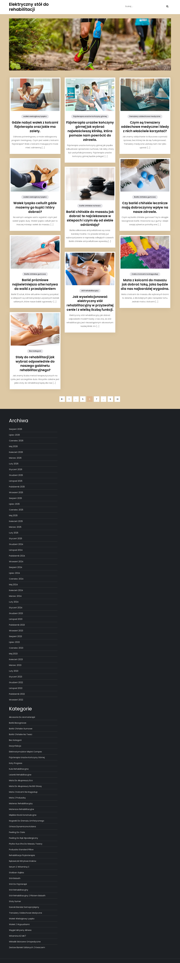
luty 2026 (13, 463)
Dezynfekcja (15, 746)
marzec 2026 (15, 458)
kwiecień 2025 (16, 521)
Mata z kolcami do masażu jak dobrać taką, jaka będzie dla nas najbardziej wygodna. (145, 284)
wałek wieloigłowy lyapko (35, 116)
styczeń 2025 (15, 538)
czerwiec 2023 (16, 647)
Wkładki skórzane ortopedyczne (25, 941)
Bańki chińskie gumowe (145, 197)
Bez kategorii (35, 351)
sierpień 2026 (15, 429)
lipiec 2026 (14, 434)
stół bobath (14, 878)
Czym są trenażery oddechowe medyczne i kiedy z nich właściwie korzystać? (145, 126)
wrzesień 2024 (16, 561)
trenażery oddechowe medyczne (145, 116)
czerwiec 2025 (16, 509)
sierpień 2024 (15, 567)
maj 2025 (13, 515)
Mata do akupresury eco (21, 780)
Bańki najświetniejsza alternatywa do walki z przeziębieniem (35, 284)
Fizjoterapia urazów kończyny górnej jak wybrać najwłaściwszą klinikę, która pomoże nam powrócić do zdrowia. (90, 131)
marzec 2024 (15, 596)
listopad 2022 (15, 688)
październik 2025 (17, 486)
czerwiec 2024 (16, 578)
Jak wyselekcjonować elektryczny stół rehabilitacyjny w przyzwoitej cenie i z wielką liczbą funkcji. (90, 303)
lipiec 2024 (14, 573)
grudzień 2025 (16, 475)
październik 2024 (17, 555)
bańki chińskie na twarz (90, 205)
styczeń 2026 (15, 469)
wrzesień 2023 (16, 630)
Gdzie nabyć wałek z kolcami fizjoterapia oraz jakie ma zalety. (35, 126)
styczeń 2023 (15, 676)
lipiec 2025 (14, 504)
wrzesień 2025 (16, 492)
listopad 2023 (15, 619)
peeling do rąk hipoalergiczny (23, 838)
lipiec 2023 (14, 642)
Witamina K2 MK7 (17, 935)
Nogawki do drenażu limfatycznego (26, 820)
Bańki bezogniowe (17, 722)
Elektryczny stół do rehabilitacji (29, 6)
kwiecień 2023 (16, 659)
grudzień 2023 (16, 613)
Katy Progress (15, 763)
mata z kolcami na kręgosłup (145, 274)
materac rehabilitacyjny (21, 803)
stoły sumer (15, 901)
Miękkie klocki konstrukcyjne (22, 815)
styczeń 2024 (15, 607)
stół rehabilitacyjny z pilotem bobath (27, 895)
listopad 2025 (15, 481)
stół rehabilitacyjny (89, 290)
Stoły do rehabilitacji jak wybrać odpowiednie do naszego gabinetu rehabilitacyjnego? (35, 363)
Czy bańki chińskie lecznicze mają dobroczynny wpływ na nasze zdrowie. (145, 207)
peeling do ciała (17, 832)
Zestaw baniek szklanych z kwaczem (27, 947)
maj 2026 (13, 446)
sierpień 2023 (15, 636)
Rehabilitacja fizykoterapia (22, 855)
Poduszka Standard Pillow (21, 849)
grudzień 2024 (16, 544)
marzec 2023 (15, 665)
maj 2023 (13, 653)
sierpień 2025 (15, 498)
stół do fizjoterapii (18, 884)
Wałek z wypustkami (19, 924)
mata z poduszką (17, 797)
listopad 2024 (16, 550)
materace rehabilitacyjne (21, 809)
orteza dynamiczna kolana (22, 826)
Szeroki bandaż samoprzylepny (24, 907)
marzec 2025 (15, 527)
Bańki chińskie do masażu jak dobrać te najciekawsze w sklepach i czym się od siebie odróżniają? (90, 218)
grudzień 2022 (16, 682)
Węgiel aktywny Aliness (20, 930)
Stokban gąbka (16, 872)
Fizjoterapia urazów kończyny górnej (90, 116)
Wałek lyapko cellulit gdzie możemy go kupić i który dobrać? (35, 207)
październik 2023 (17, 624)
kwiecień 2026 (16, 452)
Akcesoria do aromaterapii (22, 717)
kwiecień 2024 (16, 590)
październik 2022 (17, 694)
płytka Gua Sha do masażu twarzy (25, 843)
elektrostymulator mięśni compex (25, 751)
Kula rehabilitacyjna (19, 769)
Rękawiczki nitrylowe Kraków (22, 861)
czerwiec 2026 (16, 440)
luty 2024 (14, 601)
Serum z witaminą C (19, 866)
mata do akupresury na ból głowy (25, 786)
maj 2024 (13, 584)
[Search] (167, 6)
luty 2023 (13, 671)
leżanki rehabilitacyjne (20, 774)
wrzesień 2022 (16, 699)
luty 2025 (13, 532)
